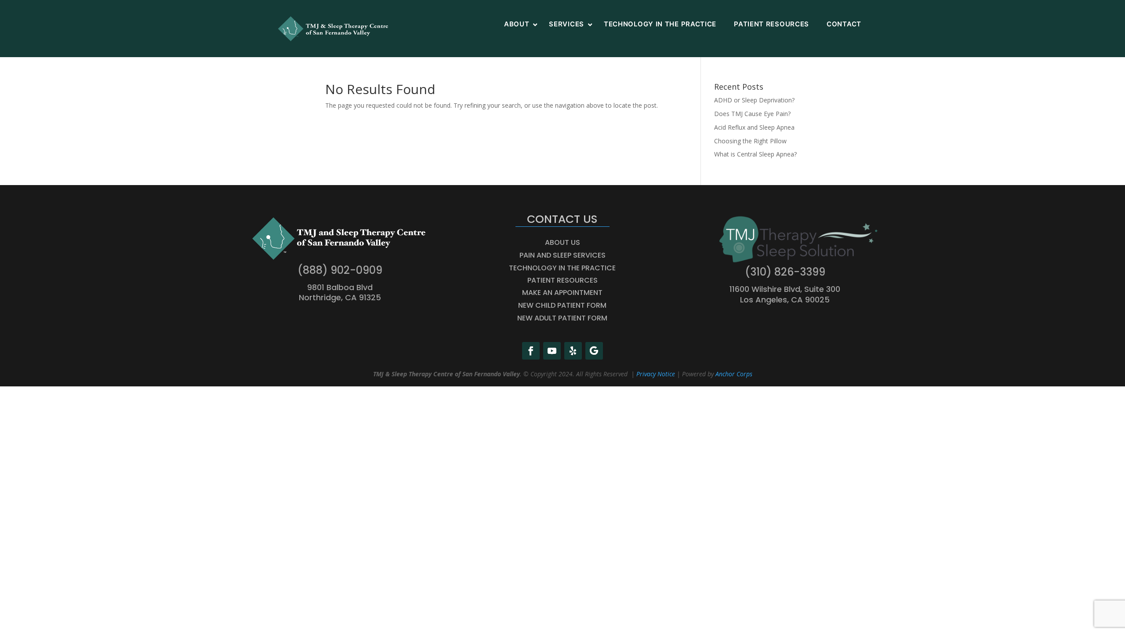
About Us (562, 242)
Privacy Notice (655, 374)
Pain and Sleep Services (562, 255)
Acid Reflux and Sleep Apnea (754, 127)
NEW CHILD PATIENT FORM (562, 305)
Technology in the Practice (562, 268)
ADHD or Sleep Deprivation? (754, 100)
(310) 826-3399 (785, 272)
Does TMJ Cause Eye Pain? (752, 113)
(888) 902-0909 (340, 270)
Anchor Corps (733, 374)
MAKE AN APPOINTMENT (562, 292)
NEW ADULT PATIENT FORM (562, 318)
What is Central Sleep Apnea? (755, 154)
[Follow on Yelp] (573, 351)
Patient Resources (562, 280)
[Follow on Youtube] (552, 351)
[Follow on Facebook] (531, 351)
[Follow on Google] (594, 351)
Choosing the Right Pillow (750, 141)
